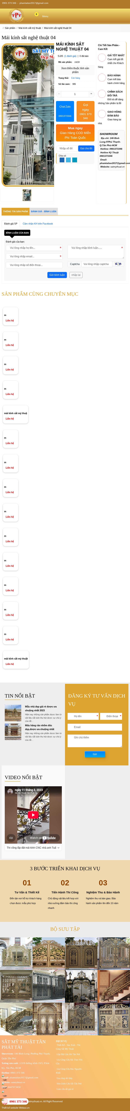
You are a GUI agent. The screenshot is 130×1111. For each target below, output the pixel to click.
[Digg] (74, 160)
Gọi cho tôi (86, 148)
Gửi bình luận (57, 275)
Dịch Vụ (61, 1041)
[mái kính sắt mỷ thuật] (15, 653)
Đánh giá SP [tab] (10, 223)
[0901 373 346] (5, 1101)
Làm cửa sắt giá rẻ (65, 1089)
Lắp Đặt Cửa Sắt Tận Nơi (68, 1054)
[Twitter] (68, 160)
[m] (5, 309)
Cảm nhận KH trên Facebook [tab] (38, 223)
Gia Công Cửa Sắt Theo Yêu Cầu (69, 1062)
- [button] (58, 93)
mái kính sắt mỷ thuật (16, 658)
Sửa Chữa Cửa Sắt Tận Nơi (69, 1083)
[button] (118, 264)
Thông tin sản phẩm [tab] (15, 211)
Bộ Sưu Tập (65, 929)
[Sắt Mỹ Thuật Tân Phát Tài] (16, 22)
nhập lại (76, 275)
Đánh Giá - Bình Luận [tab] (43, 211)
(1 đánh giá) (70, 56)
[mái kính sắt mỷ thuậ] (15, 408)
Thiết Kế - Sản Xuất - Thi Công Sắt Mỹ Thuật (68, 1047)
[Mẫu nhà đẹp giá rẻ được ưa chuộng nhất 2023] (13, 720)
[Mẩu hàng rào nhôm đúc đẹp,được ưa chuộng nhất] (13, 739)
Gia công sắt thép (64, 1078)
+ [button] (91, 93)
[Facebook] (62, 160)
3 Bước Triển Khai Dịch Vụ (65, 868)
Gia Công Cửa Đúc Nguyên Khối (68, 1071)
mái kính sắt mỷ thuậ (15, 413)
